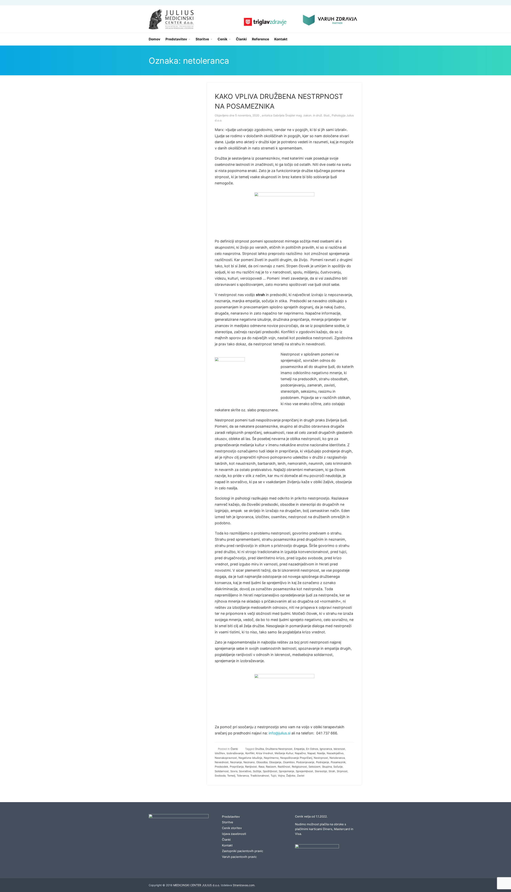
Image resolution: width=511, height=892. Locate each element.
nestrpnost (321, 757)
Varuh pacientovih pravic (239, 857)
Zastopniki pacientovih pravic (242, 851)
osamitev (289, 762)
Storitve (227, 822)
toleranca (243, 775)
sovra (233, 771)
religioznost (299, 766)
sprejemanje (286, 771)
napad (311, 753)
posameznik (338, 762)
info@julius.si (279, 733)
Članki (234, 748)
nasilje (321, 753)
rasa (261, 766)
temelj (231, 775)
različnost (284, 766)
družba (259, 748)
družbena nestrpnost (278, 748)
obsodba (261, 762)
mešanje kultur (284, 753)
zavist (300, 775)
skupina (327, 766)
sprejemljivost (304, 771)
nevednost (222, 762)
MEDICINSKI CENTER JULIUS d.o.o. (196, 885)
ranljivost (251, 766)
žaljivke (290, 775)
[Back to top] (497, 878)
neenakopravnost (226, 757)
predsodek (221, 766)
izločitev (220, 753)
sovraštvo (245, 771)
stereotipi (321, 771)
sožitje (257, 771)
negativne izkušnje (250, 757)
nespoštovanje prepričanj (296, 757)
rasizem (271, 766)
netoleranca (337, 757)
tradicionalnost (259, 775)
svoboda (220, 775)
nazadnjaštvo (335, 753)
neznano (249, 762)
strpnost (342, 771)
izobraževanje (235, 753)
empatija (299, 748)
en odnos (312, 748)
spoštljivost (270, 771)
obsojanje (275, 762)
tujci (273, 775)
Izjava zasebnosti (234, 834)
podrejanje (322, 762)
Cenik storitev (232, 828)
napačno (300, 753)
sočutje (338, 766)
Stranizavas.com (244, 885)
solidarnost (222, 771)
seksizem (314, 766)
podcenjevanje (305, 762)
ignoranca (326, 748)
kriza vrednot (264, 753)
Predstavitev (231, 816)
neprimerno (271, 757)
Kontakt (227, 845)
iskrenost (339, 748)
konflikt (250, 753)
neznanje (236, 762)
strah (332, 771)
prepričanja (237, 766)
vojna (281, 775)
